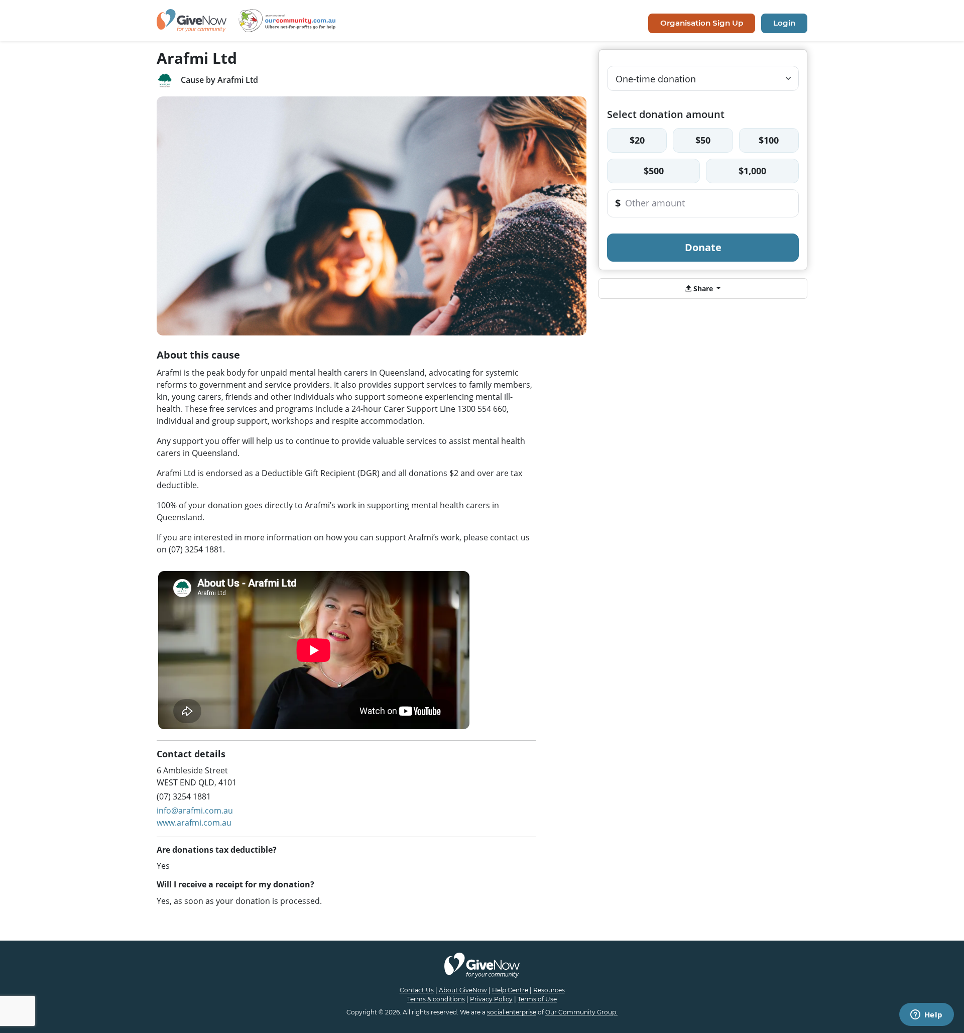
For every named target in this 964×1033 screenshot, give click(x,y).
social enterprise (511, 1012)
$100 (769, 140)
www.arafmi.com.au (194, 822)
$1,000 (752, 171)
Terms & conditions (436, 999)
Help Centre (510, 990)
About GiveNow (463, 990)
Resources (549, 990)
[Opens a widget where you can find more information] (926, 1015)
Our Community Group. (581, 1012)
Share (703, 288)
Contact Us (417, 990)
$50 (702, 140)
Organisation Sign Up (701, 23)
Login (784, 23)
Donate (703, 247)
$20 (637, 140)
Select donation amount (666, 114)
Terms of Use (537, 999)
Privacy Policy (491, 999)
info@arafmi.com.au (195, 810)
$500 (654, 171)
